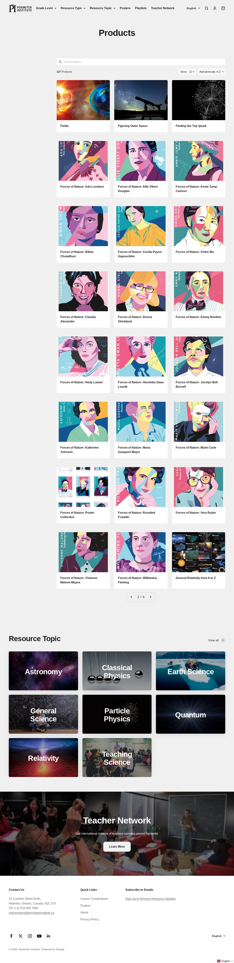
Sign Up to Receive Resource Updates (150, 898)
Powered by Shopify (52, 949)
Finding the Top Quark (191, 125)
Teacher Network (162, 8)
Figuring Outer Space (133, 125)
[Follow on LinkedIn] (48, 936)
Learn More (117, 846)
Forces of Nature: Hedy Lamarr (81, 382)
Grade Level (44, 8)
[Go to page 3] (150, 597)
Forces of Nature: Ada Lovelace (82, 186)
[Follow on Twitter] (20, 936)
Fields (64, 125)
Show (183, 71)
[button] (211, 71)
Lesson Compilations (94, 898)
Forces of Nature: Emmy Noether (198, 317)
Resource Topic (101, 8)
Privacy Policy (89, 919)
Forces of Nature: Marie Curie (196, 447)
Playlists (141, 8)
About (84, 912)
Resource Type (71, 8)
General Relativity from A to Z (196, 578)
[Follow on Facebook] (11, 936)
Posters (125, 8)
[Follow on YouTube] (39, 936)
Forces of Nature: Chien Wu (195, 251)
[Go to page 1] (131, 597)
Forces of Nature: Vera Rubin (196, 512)
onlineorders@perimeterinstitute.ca (31, 912)
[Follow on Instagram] (29, 936)
